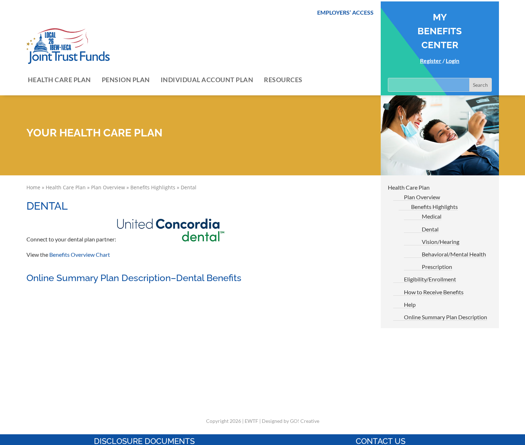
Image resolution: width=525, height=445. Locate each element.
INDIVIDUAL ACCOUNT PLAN (207, 80)
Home (33, 187)
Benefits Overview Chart (79, 254)
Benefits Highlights (152, 187)
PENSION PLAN (126, 80)
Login (452, 60)
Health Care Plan (66, 187)
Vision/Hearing (440, 241)
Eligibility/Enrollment (430, 279)
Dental (430, 229)
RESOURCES (283, 80)
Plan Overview (108, 187)
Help (410, 304)
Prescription (437, 266)
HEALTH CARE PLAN (59, 80)
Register (430, 60)
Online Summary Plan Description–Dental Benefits (133, 277)
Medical (431, 216)
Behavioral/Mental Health (454, 254)
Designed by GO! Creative (290, 421)
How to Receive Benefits (434, 292)
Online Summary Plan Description (445, 317)
